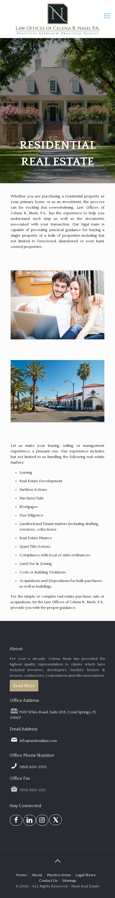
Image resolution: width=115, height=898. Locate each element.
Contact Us (48, 881)
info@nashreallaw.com (38, 741)
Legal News (85, 875)
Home (21, 875)
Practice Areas (59, 875)
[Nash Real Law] (57, 19)
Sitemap (69, 881)
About (37, 875)
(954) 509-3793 (33, 767)
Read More (24, 685)
